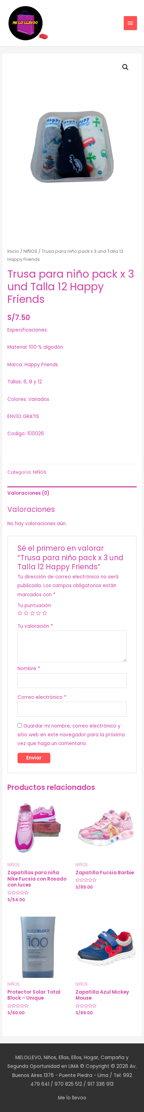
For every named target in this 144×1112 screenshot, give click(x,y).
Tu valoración (35, 626)
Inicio (13, 251)
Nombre (28, 668)
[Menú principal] (130, 23)
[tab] (72, 493)
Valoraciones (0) (28, 493)
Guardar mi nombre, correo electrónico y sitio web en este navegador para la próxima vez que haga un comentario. (71, 735)
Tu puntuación (34, 605)
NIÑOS (30, 251)
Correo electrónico (41, 697)
